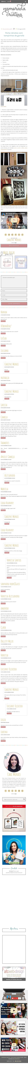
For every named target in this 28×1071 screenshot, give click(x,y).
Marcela (4, 489)
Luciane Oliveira (9, 669)
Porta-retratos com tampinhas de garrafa (14, 34)
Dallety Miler (7, 641)
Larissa (4, 405)
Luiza (3, 719)
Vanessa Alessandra (10, 596)
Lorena (4, 732)
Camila (4, 417)
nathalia (5, 378)
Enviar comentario (14, 303)
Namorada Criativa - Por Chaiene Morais (10, 1057)
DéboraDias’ (6, 326)
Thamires (5, 443)
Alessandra (9, 475)
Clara (3, 627)
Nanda (4, 312)
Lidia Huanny (7, 503)
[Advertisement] (14, 22)
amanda (4, 608)
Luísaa (4, 338)
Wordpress (17, 1058)
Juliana (4, 350)
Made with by (10, 1061)
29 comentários (14, 245)
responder (3, 333)
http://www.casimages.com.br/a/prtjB (17, 496)
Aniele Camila (7, 457)
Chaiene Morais (11, 364)
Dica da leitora (6, 29)
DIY (11, 29)
